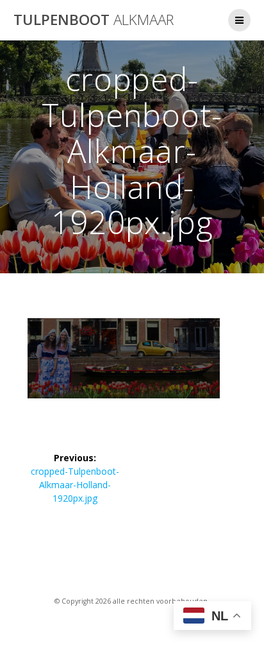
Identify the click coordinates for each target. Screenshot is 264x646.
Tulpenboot (93, 20)
